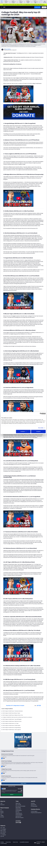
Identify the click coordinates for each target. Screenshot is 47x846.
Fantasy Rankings (19, 814)
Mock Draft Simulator (20, 817)
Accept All (38, 431)
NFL (1, 809)
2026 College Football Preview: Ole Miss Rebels (11, 725)
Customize (23, 431)
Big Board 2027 (18, 816)
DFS (1, 814)
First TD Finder (18, 804)
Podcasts (4, 834)
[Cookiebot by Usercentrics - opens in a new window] (41, 414)
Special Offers (33, 804)
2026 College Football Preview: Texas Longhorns (12, 729)
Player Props (18, 803)
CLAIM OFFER (37, 7)
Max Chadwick (8, 49)
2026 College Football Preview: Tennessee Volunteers (13, 711)
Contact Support (34, 811)
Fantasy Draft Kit (19, 813)
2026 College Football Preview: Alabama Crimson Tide (13, 715)
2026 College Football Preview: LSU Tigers (10, 723)
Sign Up (11, 794)
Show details (40, 427)
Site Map (2, 842)
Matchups (17, 811)
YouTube (4, 830)
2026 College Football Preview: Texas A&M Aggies (12, 719)
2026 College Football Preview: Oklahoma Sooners (12, 721)
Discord (3, 833)
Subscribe (33, 803)
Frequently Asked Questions (36, 812)
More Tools (23, 783)
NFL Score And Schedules (20, 806)
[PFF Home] (4, 7)
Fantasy (1, 812)
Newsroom (2, 804)
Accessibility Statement (24, 842)
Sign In (44, 7)
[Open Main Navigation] (1, 7)
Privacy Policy (8, 842)
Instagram (4, 829)
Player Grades (18, 807)
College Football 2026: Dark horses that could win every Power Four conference (17, 717)
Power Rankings (19, 810)
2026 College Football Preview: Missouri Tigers (11, 713)
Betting (1, 811)
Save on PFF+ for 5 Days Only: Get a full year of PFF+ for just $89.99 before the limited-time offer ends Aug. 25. (23, 4)
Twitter (3, 827)
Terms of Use (15, 842)
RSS (3, 836)
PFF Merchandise (34, 806)
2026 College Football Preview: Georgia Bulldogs (12, 727)
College (1, 815)
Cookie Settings (3, 843)
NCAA (2, 2)
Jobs (1, 803)
